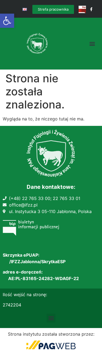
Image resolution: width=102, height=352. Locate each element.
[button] (7, 21)
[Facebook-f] (91, 9)
